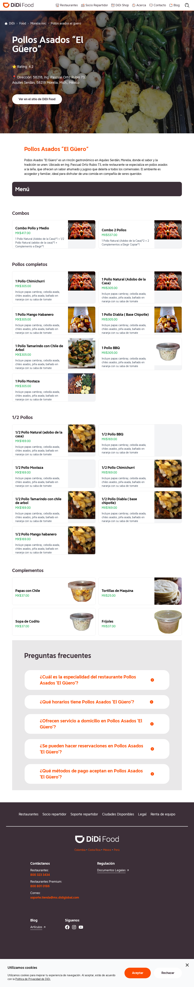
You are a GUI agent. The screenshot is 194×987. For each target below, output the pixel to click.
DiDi (12, 23)
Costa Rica (94, 849)
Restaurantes (28, 814)
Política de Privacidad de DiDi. (33, 979)
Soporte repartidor (84, 814)
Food (22, 23)
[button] (37, 99)
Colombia (79, 849)
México (107, 849)
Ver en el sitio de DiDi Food (37, 99)
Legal (142, 814)
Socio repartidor (54, 814)
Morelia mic (38, 23)
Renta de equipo (163, 814)
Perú (117, 849)
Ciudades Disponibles (118, 814)
